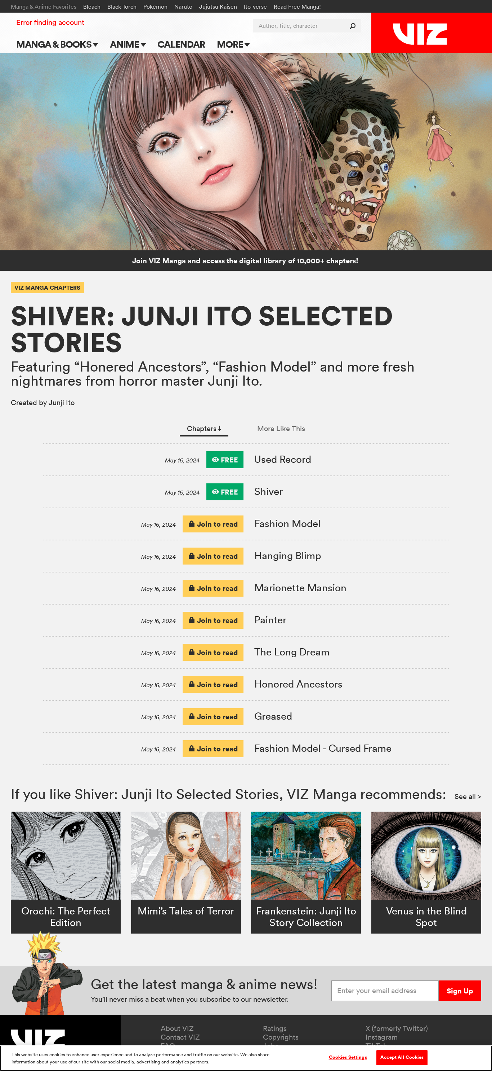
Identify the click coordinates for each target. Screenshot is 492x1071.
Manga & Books (54, 44)
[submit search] (354, 25)
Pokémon (155, 6)
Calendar (181, 44)
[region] (246, 1058)
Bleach (91, 6)
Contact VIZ (180, 1037)
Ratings (275, 1028)
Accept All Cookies (402, 1057)
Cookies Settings (348, 1057)
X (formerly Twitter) (397, 1028)
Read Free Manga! (297, 6)
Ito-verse (255, 6)
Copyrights (281, 1037)
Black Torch (122, 6)
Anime (125, 44)
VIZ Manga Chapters (47, 287)
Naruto (183, 6)
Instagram (382, 1037)
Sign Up (460, 991)
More (231, 44)
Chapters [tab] (204, 428)
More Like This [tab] (281, 428)
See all (468, 796)
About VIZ (177, 1028)
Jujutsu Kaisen (218, 6)
